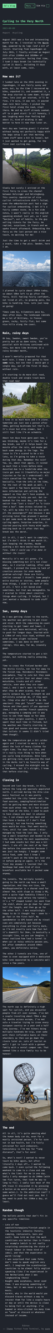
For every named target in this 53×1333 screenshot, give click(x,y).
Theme (10, 1328)
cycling (18, 32)
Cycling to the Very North (23, 21)
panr (47, 1328)
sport (7, 32)
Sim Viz (41, 5)
